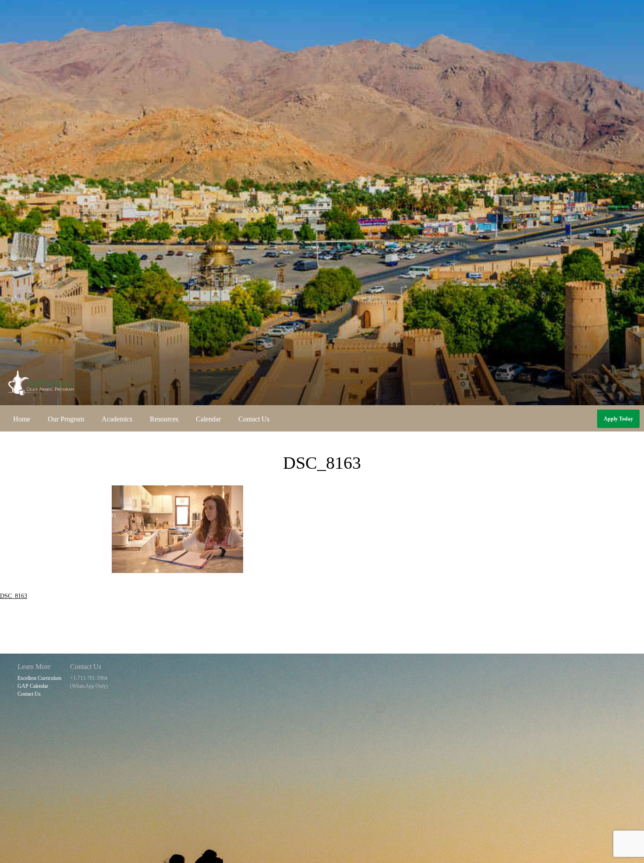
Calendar (208, 419)
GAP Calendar (33, 686)
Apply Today (618, 419)
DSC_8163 (13, 596)
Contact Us (253, 419)
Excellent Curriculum (39, 678)
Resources (164, 419)
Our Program (66, 419)
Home (21, 419)
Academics (117, 419)
